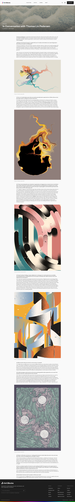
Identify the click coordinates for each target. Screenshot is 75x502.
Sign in (70, 2)
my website (20, 477)
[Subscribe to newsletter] (23, 490)
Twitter (27, 476)
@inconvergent (47, 102)
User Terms (12, 492)
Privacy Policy (17, 492)
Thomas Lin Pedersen (20, 36)
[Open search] (62, 2)
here (50, 477)
